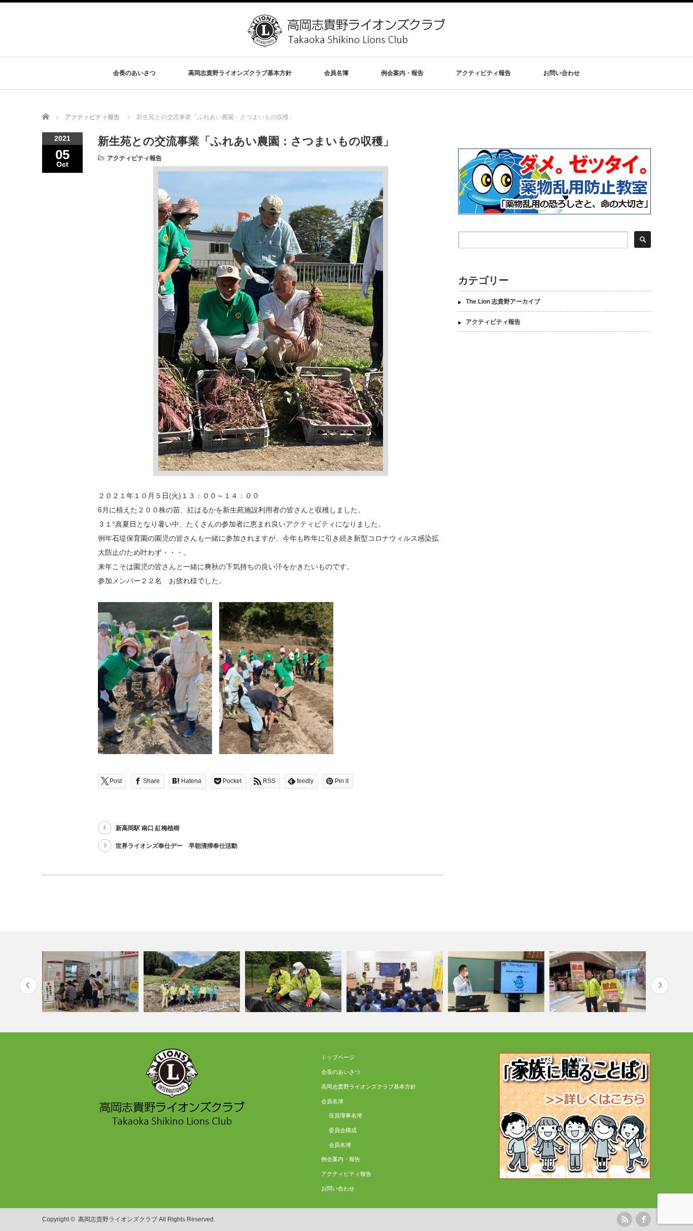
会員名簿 (340, 1145)
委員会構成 (343, 1130)
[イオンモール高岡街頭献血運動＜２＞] (598, 981)
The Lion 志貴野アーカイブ (503, 301)
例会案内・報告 (402, 73)
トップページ (338, 1057)
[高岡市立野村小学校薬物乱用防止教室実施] (497, 981)
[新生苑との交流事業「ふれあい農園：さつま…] (193, 981)
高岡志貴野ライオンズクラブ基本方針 (240, 73)
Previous (28, 985)
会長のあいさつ (134, 73)
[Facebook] (643, 1219)
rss (624, 1219)
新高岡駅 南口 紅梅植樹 (148, 828)
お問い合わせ (561, 73)
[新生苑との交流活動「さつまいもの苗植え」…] (294, 981)
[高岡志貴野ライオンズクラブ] (347, 43)
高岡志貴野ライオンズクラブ (117, 1219)
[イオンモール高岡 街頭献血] (91, 981)
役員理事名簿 (345, 1115)
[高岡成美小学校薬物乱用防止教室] (395, 981)
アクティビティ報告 (483, 73)
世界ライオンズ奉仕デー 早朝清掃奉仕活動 (176, 845)
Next (660, 985)
